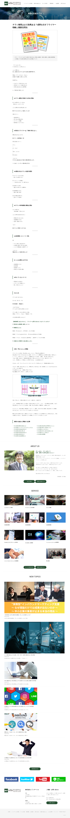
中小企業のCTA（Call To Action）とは (45, 430)
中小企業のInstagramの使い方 (20, 432)
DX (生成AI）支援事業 (29, 542)
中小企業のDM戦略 (41, 434)
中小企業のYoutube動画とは (20, 435)
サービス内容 (44, 3)
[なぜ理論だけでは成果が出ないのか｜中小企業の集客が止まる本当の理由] (20, 747)
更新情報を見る (35, 768)
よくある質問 (50, 811)
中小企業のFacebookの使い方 (20, 429)
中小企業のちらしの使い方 (43, 432)
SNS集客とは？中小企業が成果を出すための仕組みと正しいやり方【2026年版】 (19, 706)
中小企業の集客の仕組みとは (20, 425)
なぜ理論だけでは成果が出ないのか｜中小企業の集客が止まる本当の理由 (17, 757)
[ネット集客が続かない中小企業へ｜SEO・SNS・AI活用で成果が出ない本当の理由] (34, 637)
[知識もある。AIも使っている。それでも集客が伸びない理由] (20, 721)
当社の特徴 (29, 481)
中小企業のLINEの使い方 (19, 434)
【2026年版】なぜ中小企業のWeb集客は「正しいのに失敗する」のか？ (17, 614)
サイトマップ (56, 811)
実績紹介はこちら (17, 327)
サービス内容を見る (29, 567)
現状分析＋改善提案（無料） (20, 324)
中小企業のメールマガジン (43, 429)
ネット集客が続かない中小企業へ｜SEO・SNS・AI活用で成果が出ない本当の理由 (19, 654)
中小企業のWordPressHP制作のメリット (45, 425)
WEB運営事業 (28, 524)
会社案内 (57, 3)
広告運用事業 (48, 524)
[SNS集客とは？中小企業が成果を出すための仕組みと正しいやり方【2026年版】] (20, 696)
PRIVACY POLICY (62, 811)
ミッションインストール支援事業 (52, 542)
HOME (9, 811)
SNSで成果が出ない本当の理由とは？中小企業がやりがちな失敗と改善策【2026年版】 (20, 680)
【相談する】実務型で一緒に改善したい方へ (23, 341)
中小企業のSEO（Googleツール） (44, 427)
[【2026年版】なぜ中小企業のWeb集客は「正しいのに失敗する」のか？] (34, 597)
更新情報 (51, 3)
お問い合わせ (63, 3)
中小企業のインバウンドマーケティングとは (23, 427)
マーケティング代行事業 (29, 507)
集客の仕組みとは (37, 3)
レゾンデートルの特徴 (28, 3)
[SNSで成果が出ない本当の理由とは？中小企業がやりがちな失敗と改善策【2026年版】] (20, 670)
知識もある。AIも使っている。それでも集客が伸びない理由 (15, 732)
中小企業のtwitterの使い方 (19, 430)
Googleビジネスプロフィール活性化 (11, 542)
